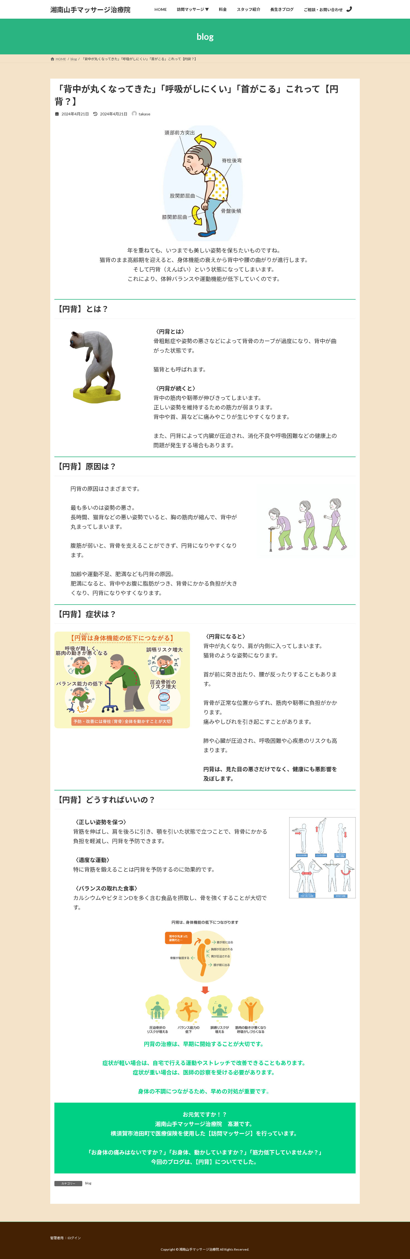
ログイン (74, 1238)
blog (88, 1183)
